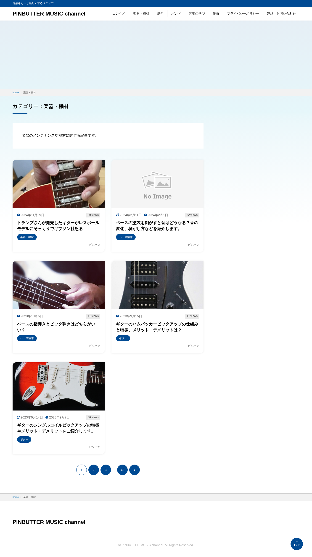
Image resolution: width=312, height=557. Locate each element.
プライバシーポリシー (243, 13)
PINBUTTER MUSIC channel (49, 13)
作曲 (216, 13)
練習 (160, 13)
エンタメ (118, 13)
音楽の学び (197, 13)
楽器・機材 (141, 13)
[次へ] (134, 470)
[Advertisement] (156, 55)
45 (122, 470)
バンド (176, 13)
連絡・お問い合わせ (281, 13)
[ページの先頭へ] (297, 544)
